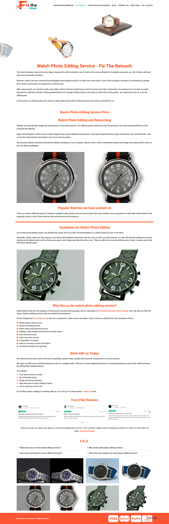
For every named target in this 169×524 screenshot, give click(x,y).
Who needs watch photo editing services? (106, 448)
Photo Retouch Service (99, 5)
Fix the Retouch (39, 318)
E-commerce (81, 5)
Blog (114, 5)
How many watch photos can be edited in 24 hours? (41, 453)
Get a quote (147, 5)
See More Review (87, 431)
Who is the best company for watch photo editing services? (113, 453)
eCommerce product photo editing (113, 311)
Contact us (123, 5)
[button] (19, 412)
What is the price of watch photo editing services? (40, 448)
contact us (87, 391)
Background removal (64, 5)
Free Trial (135, 5)
